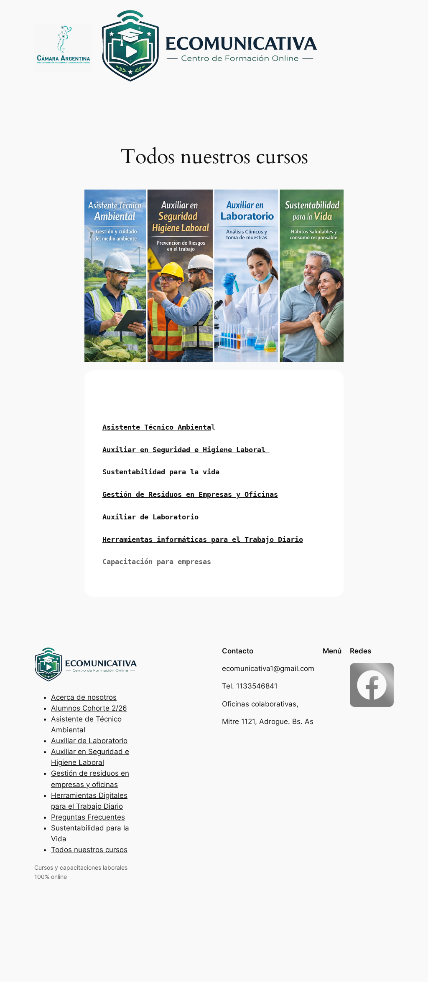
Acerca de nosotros (84, 697)
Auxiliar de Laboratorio (150, 517)
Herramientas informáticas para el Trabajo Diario (202, 539)
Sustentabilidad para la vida (160, 472)
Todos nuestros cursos (89, 849)
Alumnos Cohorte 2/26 (89, 708)
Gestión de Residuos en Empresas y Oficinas (190, 494)
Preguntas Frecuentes (88, 817)
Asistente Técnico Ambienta (156, 427)
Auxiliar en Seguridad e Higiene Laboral (186, 449)
